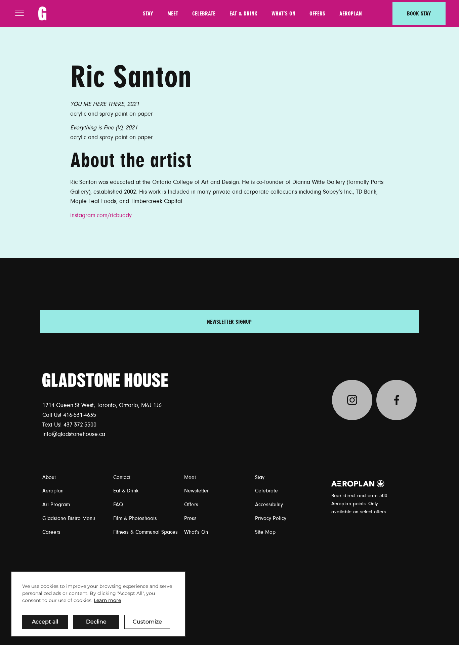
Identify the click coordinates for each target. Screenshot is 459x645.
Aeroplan (350, 13)
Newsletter (196, 490)
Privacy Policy (270, 518)
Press (190, 518)
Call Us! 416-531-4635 (69, 415)
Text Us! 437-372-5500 (69, 425)
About (49, 477)
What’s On (283, 13)
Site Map (265, 532)
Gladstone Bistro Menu (68, 518)
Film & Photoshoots (135, 518)
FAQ (118, 504)
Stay (148, 13)
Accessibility (269, 504)
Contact (121, 477)
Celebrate (203, 13)
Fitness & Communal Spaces (145, 532)
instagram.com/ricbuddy (101, 215)
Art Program (56, 504)
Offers (317, 13)
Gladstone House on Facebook (396, 400)
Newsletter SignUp (229, 322)
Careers (51, 532)
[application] (98, 604)
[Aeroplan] (358, 484)
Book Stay (419, 13)
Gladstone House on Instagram (352, 400)
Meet (172, 13)
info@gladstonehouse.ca (73, 434)
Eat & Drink (243, 13)
